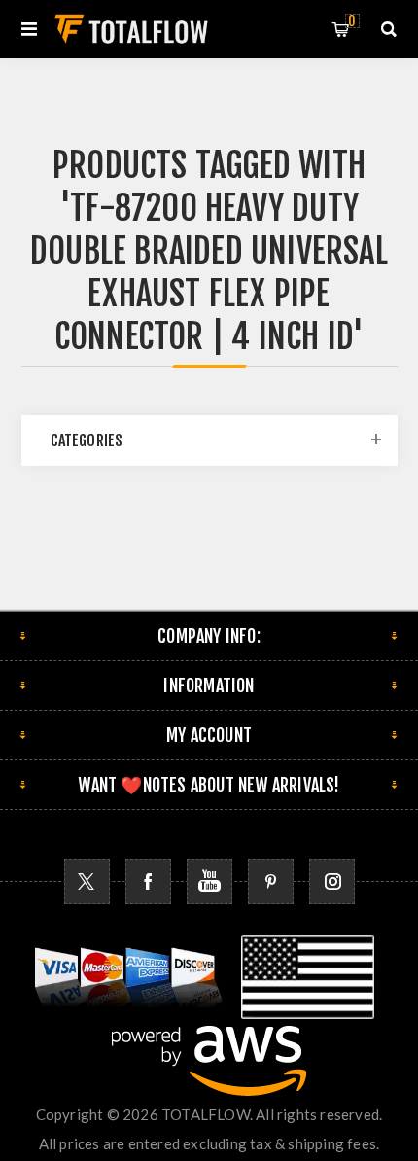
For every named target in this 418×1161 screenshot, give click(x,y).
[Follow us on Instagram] (332, 881)
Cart (352, 21)
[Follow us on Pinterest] (271, 881)
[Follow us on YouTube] (209, 881)
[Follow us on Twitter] (87, 881)
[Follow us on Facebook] (148, 881)
